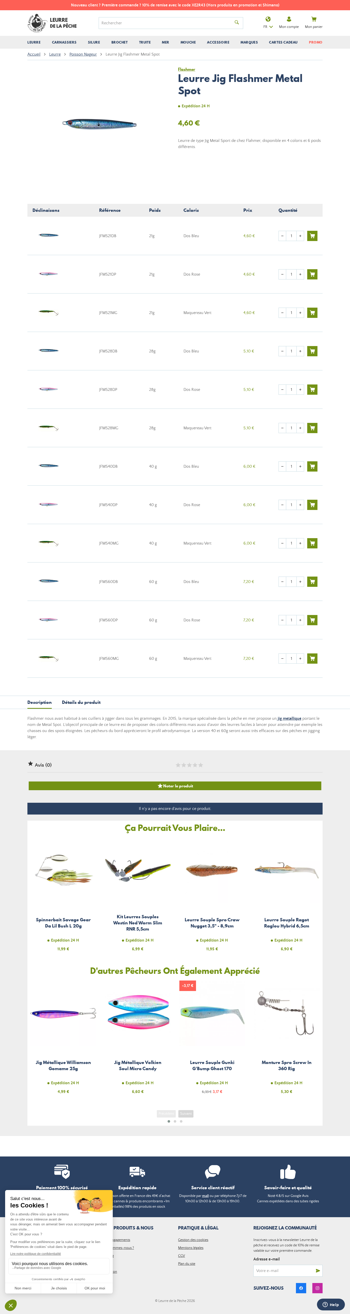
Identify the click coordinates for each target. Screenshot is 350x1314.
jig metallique (289, 718)
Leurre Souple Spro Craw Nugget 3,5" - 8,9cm (212, 897)
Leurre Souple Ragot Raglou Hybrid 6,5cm (287, 897)
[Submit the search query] (236, 23)
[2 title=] (183, 765)
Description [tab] (39, 702)
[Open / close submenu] (34, 42)
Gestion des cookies (193, 1240)
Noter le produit (175, 786)
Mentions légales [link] (190, 1248)
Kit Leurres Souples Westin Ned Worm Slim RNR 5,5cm (138, 897)
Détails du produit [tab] (81, 702)
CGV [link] (181, 1256)
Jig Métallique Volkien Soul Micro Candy (138, 1040)
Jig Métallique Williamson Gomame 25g (63, 1040)
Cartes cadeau (283, 42)
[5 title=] (200, 765)
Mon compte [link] (289, 27)
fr (265, 27)
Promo (316, 42)
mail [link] (205, 1196)
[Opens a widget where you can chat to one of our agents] (331, 1305)
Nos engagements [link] (116, 1240)
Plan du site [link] (186, 1264)
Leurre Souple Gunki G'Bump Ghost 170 (212, 1040)
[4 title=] (195, 765)
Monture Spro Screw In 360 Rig (287, 1040)
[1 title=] (178, 765)
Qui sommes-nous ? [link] (118, 1248)
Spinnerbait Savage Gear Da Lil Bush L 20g (63, 897)
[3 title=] (189, 765)
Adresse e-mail (266, 1259)
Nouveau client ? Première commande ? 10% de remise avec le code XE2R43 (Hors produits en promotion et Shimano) (175, 5)
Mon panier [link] (314, 27)
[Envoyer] (318, 1271)
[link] (301, 1288)
